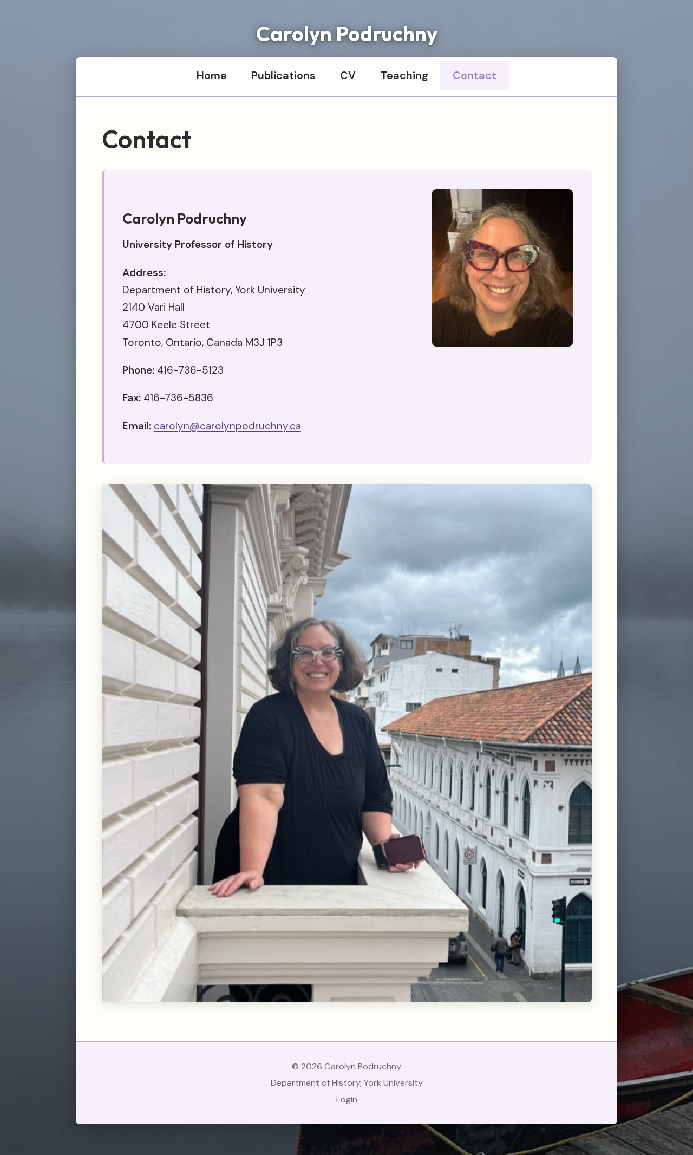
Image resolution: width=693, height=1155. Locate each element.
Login (346, 1099)
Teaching (404, 75)
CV (348, 75)
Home (212, 75)
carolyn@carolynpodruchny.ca (227, 426)
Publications (283, 75)
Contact (474, 75)
